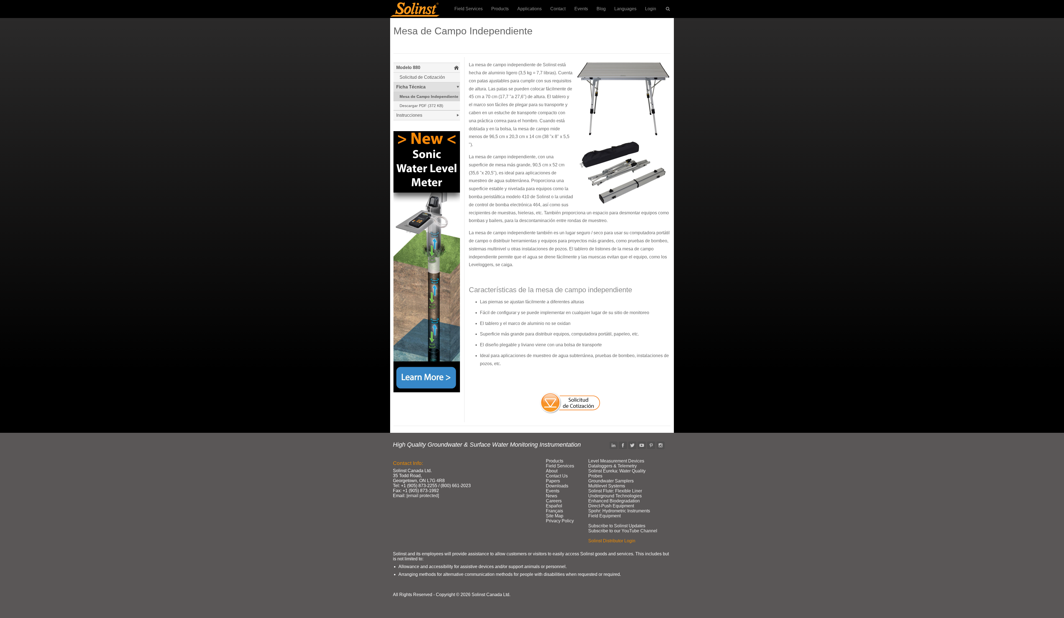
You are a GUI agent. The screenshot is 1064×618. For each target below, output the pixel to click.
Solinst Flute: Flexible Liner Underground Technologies (615, 493)
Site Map (554, 515)
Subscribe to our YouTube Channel (622, 530)
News (551, 496)
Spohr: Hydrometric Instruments (619, 510)
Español (554, 505)
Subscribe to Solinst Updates (616, 525)
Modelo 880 (408, 67)
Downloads (557, 486)
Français (554, 510)
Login (650, 8)
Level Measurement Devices (616, 461)
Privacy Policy (560, 520)
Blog (601, 8)
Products (500, 8)
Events (581, 8)
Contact (558, 8)
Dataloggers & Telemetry (612, 466)
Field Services (468, 8)
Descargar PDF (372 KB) (421, 105)
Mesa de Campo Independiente (429, 96)
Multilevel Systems (606, 486)
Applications (529, 8)
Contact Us (557, 476)
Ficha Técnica (411, 87)
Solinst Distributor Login (611, 540)
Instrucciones (409, 115)
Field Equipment (604, 515)
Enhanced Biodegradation (614, 501)
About (551, 471)
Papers (553, 481)
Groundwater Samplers (611, 481)
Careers (554, 501)
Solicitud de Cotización (422, 77)
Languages (625, 8)
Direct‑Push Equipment (611, 505)
